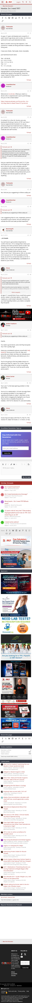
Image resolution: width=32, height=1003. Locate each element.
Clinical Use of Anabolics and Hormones (14, 889)
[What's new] (26, 2)
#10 (30, 383)
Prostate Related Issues (10, 789)
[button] (3, 464)
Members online (6, 894)
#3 (30, 117)
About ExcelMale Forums (14, 973)
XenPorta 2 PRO (5, 1001)
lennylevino (7, 505)
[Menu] (2, 2)
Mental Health (7, 849)
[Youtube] (22, 957)
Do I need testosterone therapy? (16, 494)
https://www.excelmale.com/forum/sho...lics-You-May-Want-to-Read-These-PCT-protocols (15, 102)
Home (3, 993)
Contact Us (13, 985)
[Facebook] (22, 955)
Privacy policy (21, 991)
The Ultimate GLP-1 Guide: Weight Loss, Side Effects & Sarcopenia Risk (17, 877)
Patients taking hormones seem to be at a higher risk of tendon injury (16, 885)
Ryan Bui (7, 516)
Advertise (19, 985)
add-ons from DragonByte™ (21, 997)
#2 (30, 91)
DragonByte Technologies (13, 998)
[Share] (28, 33)
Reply (29, 80)
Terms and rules (12, 991)
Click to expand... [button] (16, 292)
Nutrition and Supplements (11, 769)
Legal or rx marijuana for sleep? (13, 845)
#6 (30, 206)
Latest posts (5, 761)
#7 (30, 235)
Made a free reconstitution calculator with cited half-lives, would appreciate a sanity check (16, 799)
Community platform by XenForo (15, 996)
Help (27, 991)
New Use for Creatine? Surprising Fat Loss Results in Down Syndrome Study (16, 765)
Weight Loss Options (9, 874)
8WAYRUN (20, 1001)
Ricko (6, 488)
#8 (30, 274)
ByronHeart (4, 897)
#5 (30, 189)
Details (20, 998)
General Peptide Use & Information (13, 804)
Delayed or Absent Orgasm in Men (14, 772)
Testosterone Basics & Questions (18, 523)
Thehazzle (5, 11)
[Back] (23, 2)
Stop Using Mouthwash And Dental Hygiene (17, 840)
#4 (30, 143)
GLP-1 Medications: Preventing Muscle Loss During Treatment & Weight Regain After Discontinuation (17, 868)
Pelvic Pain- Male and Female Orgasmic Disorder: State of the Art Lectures (16, 778)
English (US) (5, 988)
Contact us (4, 991)
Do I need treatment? (12, 487)
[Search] (30, 2)
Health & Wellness (8, 783)
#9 (30, 330)
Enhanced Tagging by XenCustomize (10, 1000)
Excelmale (12, 94)
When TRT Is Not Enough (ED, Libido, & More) (15, 775)
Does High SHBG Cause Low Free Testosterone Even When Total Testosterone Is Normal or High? (17, 824)
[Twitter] (25, 955)
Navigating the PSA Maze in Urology (15, 785)
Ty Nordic (7, 523)
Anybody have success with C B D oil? (15, 791)
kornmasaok (8, 496)
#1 (30, 33)
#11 (30, 415)
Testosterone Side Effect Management (14, 820)
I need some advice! (12, 522)
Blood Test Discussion (13, 488)
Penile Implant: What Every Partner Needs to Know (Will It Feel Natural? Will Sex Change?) (17, 860)
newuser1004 (11, 897)
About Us (6, 985)
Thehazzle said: (6, 147)
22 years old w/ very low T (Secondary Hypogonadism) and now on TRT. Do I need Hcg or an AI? (18, 512)
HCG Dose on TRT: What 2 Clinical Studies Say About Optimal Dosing (16, 815)
